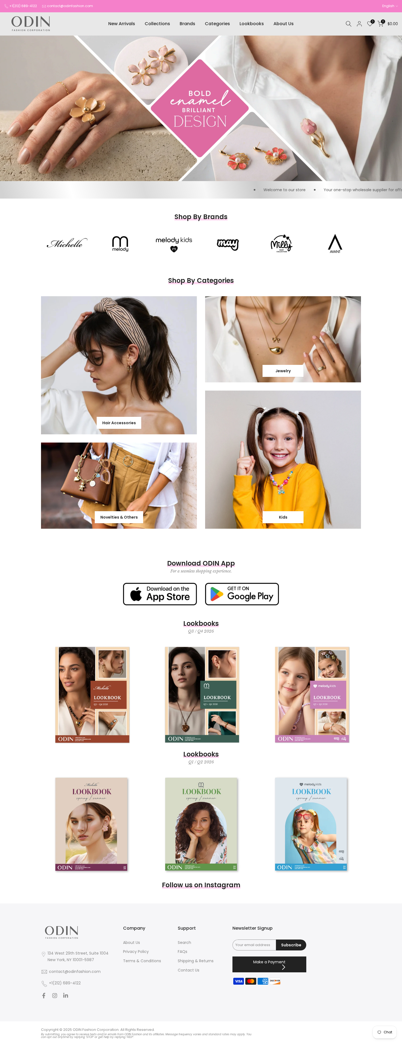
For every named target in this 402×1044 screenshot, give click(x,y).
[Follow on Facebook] (43, 997)
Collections (157, 24)
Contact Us (188, 970)
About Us (283, 24)
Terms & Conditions (142, 961)
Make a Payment (269, 962)
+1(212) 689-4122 (23, 6)
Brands (187, 24)
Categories (217, 24)
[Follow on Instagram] (54, 997)
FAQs (182, 952)
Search (184, 942)
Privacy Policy (136, 952)
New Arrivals (121, 24)
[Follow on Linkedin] (65, 997)
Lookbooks (252, 24)
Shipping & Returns (196, 961)
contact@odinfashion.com (70, 6)
